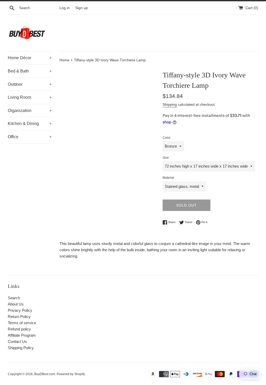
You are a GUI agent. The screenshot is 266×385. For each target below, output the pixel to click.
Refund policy (19, 329)
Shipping (170, 104)
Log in (64, 8)
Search (14, 298)
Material (168, 178)
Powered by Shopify (71, 374)
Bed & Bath (30, 71)
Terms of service (22, 323)
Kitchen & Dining (30, 123)
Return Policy (19, 316)
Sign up (81, 8)
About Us (16, 304)
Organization (30, 110)
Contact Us (17, 341)
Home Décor (30, 58)
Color (166, 138)
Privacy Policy (20, 310)
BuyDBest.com (44, 374)
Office (30, 137)
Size (166, 158)
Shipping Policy (21, 348)
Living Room (30, 97)
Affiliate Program (22, 335)
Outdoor (30, 84)
